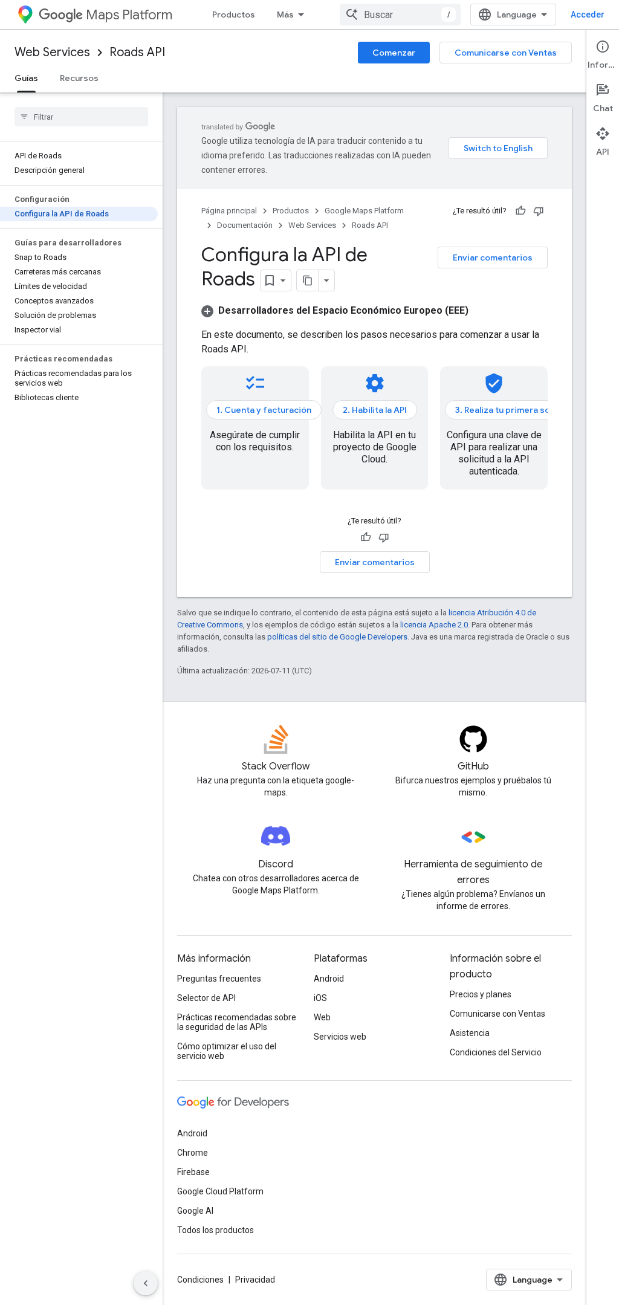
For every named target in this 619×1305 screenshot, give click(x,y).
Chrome (192, 1153)
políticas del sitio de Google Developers (337, 636)
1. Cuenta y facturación (263, 409)
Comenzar (393, 52)
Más (285, 14)
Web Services (52, 52)
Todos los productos (215, 1230)
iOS (320, 998)
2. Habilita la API (375, 409)
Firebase (193, 1172)
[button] (334, 310)
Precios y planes (480, 994)
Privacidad (255, 1279)
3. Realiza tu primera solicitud (515, 409)
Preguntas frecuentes (219, 978)
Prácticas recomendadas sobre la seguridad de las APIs (236, 1022)
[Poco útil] (539, 211)
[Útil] (520, 211)
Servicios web (340, 1036)
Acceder (587, 14)
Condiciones (200, 1279)
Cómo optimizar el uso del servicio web (226, 1051)
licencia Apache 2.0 (434, 624)
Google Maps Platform (364, 210)
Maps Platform (129, 15)
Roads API (137, 52)
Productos (233, 14)
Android (329, 978)
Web (322, 1017)
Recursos (79, 78)
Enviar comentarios (493, 257)
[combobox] (400, 14)
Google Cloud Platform (220, 1191)
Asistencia (470, 1033)
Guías (26, 78)
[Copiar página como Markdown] (308, 280)
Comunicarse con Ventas (506, 52)
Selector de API (206, 998)
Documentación (245, 225)
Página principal (229, 210)
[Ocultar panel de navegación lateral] (146, 1283)
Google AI (195, 1211)
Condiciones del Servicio (496, 1052)
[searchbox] (81, 116)
